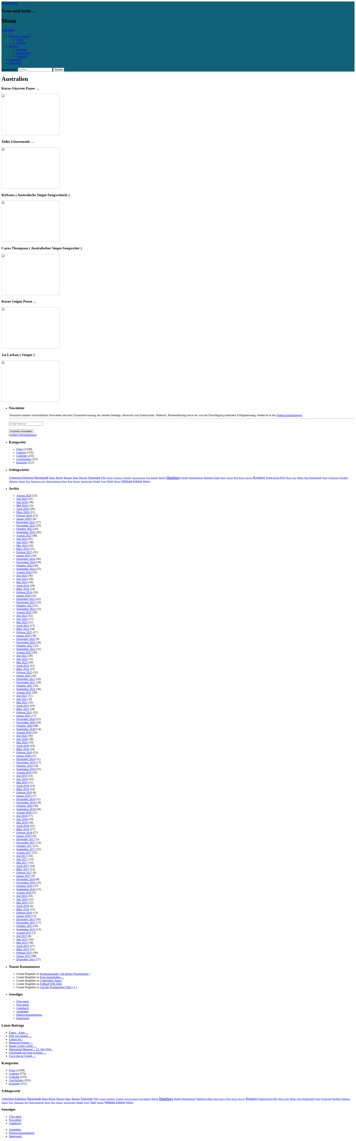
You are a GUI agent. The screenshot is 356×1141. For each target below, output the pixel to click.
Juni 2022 (22, 659)
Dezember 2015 (25, 919)
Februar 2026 (24, 515)
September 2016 (25, 889)
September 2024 (25, 568)
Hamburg (174, 477)
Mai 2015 (22, 942)
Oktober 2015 (24, 926)
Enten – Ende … (19, 1032)
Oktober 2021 (24, 685)
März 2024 (22, 589)
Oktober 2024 (24, 565)
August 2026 (24, 495)
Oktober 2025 (24, 528)
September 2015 (25, 929)
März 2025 (22, 548)
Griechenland (138, 477)
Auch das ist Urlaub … (22, 1056)
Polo (28, 481)
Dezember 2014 (25, 959)
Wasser (117, 481)
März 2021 (22, 709)
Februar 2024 (24, 592)
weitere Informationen (23, 434)
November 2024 (25, 562)
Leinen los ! (16, 1039)
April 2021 (22, 705)
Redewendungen (53, 481)
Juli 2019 (21, 775)
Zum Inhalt (7, 30)
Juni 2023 (22, 619)
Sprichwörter (86, 481)
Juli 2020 (21, 735)
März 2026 (22, 512)
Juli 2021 (21, 695)
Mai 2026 (22, 505)
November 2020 (25, 722)
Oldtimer (13, 481)
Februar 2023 (24, 632)
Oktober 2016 (24, 886)
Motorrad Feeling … (21, 1042)
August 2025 (24, 535)
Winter (146, 481)
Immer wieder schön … (23, 1046)
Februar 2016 (24, 912)
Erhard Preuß (9, 3)
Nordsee (343, 477)
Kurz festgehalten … (52, 977)
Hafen (162, 477)
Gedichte (21, 49)
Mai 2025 (22, 545)
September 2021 (25, 689)
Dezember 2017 (25, 839)
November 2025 (25, 525)
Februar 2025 (24, 552)
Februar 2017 (24, 872)
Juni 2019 (22, 779)
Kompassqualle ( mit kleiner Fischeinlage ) (65, 973)
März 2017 (22, 869)
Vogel (103, 481)
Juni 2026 (22, 502)
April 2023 (22, 625)
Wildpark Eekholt (131, 481)
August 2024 (24, 572)
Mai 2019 (22, 782)
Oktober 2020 (24, 725)
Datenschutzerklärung (289, 415)
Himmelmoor (196, 477)
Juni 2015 (22, 939)
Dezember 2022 (25, 639)
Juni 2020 (22, 739)
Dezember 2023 (25, 599)
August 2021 (24, 692)
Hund (223, 478)
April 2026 (22, 508)
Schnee (76, 481)
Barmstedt (41, 477)
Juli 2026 (21, 498)
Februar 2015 (24, 952)
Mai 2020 (22, 742)
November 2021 (25, 682)
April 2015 (22, 946)
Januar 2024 (23, 595)
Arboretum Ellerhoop (21, 477)
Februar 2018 (24, 832)
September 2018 (25, 809)
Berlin (59, 477)
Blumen (68, 477)
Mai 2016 (22, 902)
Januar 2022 (23, 675)
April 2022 (22, 665)
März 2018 (22, 829)
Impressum (22, 1018)
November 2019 (25, 762)
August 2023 (24, 612)
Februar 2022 (24, 672)
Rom (70, 481)
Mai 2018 (22, 822)
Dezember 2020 (25, 719)
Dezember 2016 (25, 879)
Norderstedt (333, 478)
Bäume (83, 477)
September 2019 (25, 769)
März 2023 (22, 629)
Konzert (259, 477)
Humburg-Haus (212, 477)
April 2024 (22, 585)
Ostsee (22, 481)
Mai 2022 (22, 662)
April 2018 (22, 825)
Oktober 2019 (24, 765)
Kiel (236, 477)
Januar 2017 (23, 876)
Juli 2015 (21, 936)
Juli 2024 (21, 575)
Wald (110, 481)
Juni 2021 (22, 699)
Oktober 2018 (24, 805)
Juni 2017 (22, 859)
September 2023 (25, 609)
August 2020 (24, 732)
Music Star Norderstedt (309, 477)
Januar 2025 (23, 555)
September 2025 (25, 532)
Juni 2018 (22, 819)
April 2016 (22, 906)
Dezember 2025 (25, 522)
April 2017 (22, 866)
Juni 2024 (22, 579)
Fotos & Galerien (19, 36)
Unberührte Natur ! (51, 980)
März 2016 (22, 909)
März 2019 (22, 789)
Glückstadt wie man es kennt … (27, 1052)
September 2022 (25, 649)
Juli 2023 (21, 615)
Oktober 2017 (24, 845)
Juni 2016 (22, 899)
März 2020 (22, 749)
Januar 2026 (23, 518)
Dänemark (94, 477)
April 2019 (22, 785)
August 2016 (24, 892)
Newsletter (22, 1004)
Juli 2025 (21, 538)
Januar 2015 (23, 956)
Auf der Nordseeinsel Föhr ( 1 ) (58, 987)
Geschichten (23, 53)
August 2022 (24, 652)
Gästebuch (15, 59)
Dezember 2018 (25, 799)
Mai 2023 (22, 622)
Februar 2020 (24, 752)
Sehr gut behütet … (20, 1036)
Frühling (118, 478)
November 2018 (25, 802)
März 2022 (22, 669)
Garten (127, 477)
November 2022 (25, 642)
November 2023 (25, 602)
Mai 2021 (22, 702)
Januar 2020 (23, 755)
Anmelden (22, 1011)
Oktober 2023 (24, 605)
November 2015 (25, 922)
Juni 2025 (22, 542)
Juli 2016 (21, 896)
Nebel (324, 478)
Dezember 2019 (25, 759)
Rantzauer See (38, 481)
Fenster (110, 478)
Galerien (21, 42)
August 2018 (24, 812)
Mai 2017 (22, 862)
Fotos (19, 39)
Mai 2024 (22, 582)
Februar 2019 (24, 792)
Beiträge (14, 46)
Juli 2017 (21, 856)
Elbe (103, 477)
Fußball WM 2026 (51, 983)
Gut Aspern (152, 477)
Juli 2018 (21, 815)
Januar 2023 (23, 635)
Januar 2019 (23, 795)
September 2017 (25, 849)
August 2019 (24, 772)
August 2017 (24, 852)
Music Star (291, 477)
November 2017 (25, 842)
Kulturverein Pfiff (275, 477)
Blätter (75, 478)
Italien (229, 478)
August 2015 (24, 932)
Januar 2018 (23, 835)
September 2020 (25, 729)
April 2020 (22, 745)
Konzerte (21, 56)
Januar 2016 (23, 916)
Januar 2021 (23, 715)
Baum (52, 477)
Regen (64, 481)
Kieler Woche (245, 477)
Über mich (15, 63)
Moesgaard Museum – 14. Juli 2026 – (31, 1049)
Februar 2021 (24, 712)
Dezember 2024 (25, 558)
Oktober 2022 (24, 645)
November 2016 (25, 882)
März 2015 (22, 949)
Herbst (184, 477)
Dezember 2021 (25, 679)
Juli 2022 (21, 655)
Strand (96, 481)
